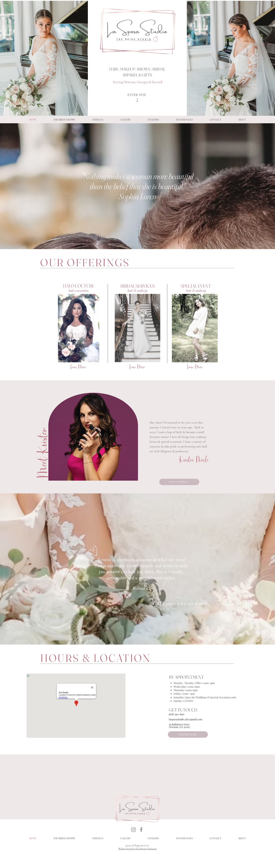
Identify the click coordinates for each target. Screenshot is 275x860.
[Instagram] (133, 830)
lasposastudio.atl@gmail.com (185, 719)
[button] (98, 119)
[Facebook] (141, 830)
